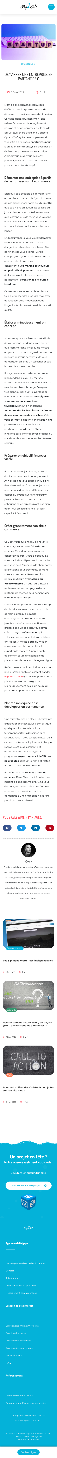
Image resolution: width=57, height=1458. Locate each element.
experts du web (13, 676)
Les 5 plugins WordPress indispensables (28, 960)
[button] (51, 7)
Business (28, 64)
